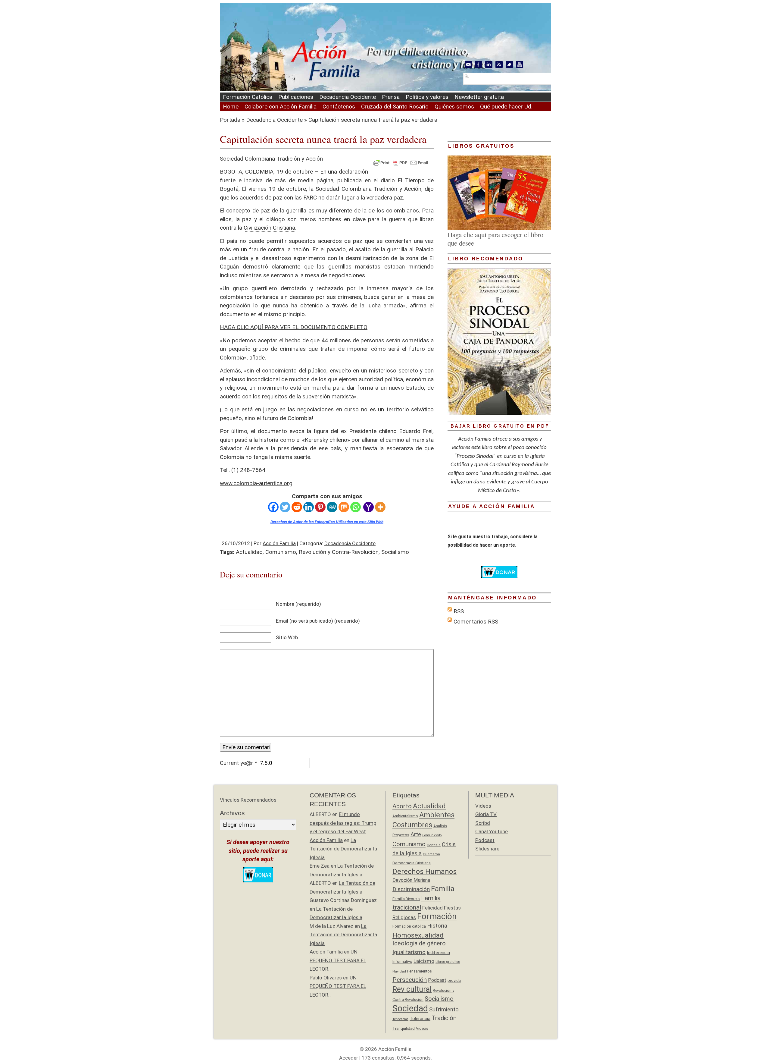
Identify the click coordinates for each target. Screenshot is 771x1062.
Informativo (402, 961)
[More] (380, 507)
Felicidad (432, 908)
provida (454, 980)
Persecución (409, 979)
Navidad (399, 971)
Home (231, 106)
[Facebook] (273, 507)
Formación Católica (247, 96)
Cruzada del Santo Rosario (395, 106)
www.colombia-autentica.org (256, 483)
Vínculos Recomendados (248, 800)
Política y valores (427, 96)
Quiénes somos (454, 106)
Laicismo (424, 961)
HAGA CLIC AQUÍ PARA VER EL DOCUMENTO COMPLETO (293, 327)
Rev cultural (412, 989)
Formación (437, 916)
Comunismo (280, 551)
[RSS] (499, 64)
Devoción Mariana (411, 880)
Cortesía (434, 845)
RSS (459, 611)
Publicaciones (295, 96)
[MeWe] (332, 507)
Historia (437, 925)
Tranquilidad (403, 1028)
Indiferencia (438, 952)
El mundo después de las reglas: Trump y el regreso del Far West (343, 822)
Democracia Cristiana (411, 863)
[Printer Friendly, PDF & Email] (401, 162)
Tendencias (400, 1019)
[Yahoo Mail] (368, 507)
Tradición (444, 1018)
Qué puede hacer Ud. (506, 106)
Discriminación (411, 889)
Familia (442, 888)
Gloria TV (486, 814)
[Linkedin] (308, 507)
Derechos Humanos (424, 871)
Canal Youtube (491, 831)
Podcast (437, 980)
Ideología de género (419, 943)
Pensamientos (419, 971)
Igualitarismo (409, 952)
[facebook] (478, 64)
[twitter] (509, 64)
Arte (415, 834)
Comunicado (432, 835)
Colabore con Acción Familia (281, 106)
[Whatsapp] (355, 507)
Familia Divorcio (406, 899)
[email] (468, 64)
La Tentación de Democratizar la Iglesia (343, 848)
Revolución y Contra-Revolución (339, 551)
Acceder (348, 1058)
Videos (422, 1028)
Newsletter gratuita (479, 96)
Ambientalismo (405, 816)
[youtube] (519, 64)
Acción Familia (279, 543)
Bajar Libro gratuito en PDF (500, 426)
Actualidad (249, 551)
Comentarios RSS (476, 621)
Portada (230, 119)
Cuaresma (431, 854)
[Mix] (344, 507)
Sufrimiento (444, 1009)
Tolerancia (420, 1018)
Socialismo (395, 551)
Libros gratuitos (447, 962)
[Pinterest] (320, 507)
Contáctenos (339, 106)
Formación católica (409, 926)
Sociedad (410, 1008)
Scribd (482, 823)
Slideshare (487, 849)
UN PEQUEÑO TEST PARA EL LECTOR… (338, 960)
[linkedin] (488, 64)
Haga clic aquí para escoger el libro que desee (495, 239)
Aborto (402, 806)
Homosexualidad (418, 935)
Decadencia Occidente (347, 96)
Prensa (391, 96)
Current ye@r (238, 762)
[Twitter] (285, 507)
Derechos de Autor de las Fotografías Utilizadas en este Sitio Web (326, 522)
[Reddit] (297, 507)
